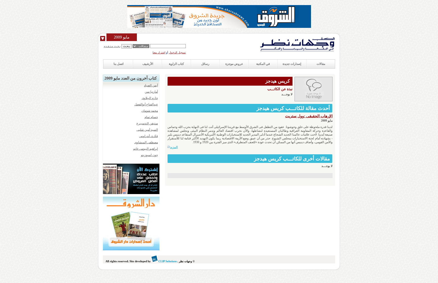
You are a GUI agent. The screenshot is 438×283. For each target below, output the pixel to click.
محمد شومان (149, 110)
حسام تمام (151, 117)
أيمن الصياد (151, 85)
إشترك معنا (159, 52)
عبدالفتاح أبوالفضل (146, 104)
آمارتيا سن (151, 91)
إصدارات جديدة (292, 64)
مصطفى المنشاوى (146, 142)
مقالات (321, 64)
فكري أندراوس (148, 136)
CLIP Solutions (167, 261)
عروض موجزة (234, 64)
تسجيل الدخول (177, 52)
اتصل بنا (118, 64)
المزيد (174, 147)
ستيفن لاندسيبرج (147, 123)
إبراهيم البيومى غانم (145, 148)
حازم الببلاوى (150, 98)
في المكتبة (263, 64)
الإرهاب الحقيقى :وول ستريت (309, 116)
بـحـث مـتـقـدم (112, 46)
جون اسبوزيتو (149, 155)
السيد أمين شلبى (147, 129)
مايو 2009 (122, 37)
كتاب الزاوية (176, 64)
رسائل (205, 64)
